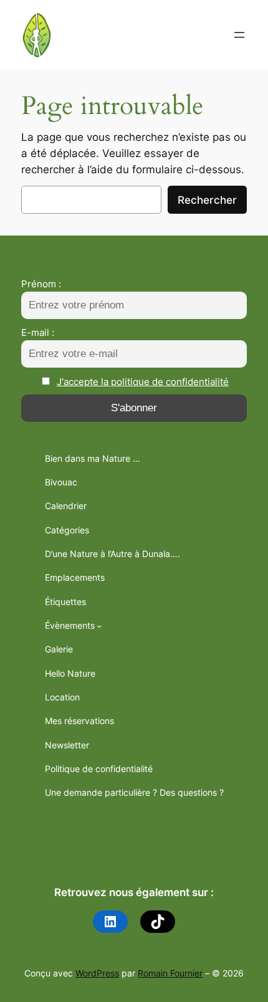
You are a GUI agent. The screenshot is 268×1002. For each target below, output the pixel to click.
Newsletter (67, 745)
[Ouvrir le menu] (239, 34)
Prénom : (41, 284)
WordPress (97, 973)
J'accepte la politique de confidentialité (143, 382)
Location (62, 697)
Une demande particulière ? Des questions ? (134, 792)
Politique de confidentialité (99, 768)
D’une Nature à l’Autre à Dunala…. (112, 553)
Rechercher (207, 200)
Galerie (59, 649)
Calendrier (66, 505)
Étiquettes (65, 601)
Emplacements (75, 577)
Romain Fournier (170, 973)
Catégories (67, 530)
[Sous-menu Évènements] (99, 626)
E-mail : (37, 332)
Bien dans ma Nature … (92, 458)
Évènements (70, 625)
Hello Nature (70, 673)
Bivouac (61, 482)
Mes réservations (79, 720)
